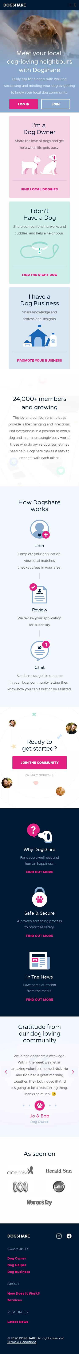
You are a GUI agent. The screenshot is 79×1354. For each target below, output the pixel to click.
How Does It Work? (23, 1293)
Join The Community (40, 762)
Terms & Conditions (21, 1342)
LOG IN (23, 104)
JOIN (56, 104)
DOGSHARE (14, 5)
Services (14, 1300)
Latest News (17, 1322)
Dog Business (18, 1272)
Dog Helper (16, 1265)
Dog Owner (16, 1258)
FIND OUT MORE (39, 872)
